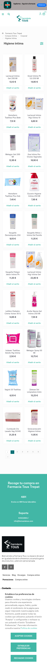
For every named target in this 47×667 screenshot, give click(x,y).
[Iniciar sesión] (40, 14)
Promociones (8, 580)
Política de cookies (29, 628)
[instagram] (11, 567)
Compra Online (11, 36)
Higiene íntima (11, 38)
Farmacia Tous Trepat (13, 33)
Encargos (21, 575)
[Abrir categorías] (3, 14)
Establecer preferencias (23, 647)
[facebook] (5, 567)
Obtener (41, 5)
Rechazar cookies (23, 658)
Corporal (24, 36)
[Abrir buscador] (9, 14)
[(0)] (43, 15)
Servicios (6, 575)
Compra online (33, 575)
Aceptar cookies (23, 636)
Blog (14, 575)
